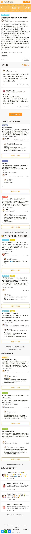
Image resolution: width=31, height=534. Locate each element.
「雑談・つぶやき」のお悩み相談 (17, 10)
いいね (27, 59)
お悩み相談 (7, 10)
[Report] (22, 59)
